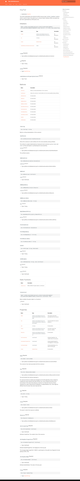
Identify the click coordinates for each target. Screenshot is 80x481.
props (22, 41)
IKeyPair (29, 14)
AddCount (22, 98)
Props (22, 349)
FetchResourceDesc (24, 114)
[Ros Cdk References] (6, 1)
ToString (22, 90)
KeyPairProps (38, 41)
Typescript (25, 4)
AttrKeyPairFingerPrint (25, 341)
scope (22, 34)
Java (16, 4)
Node (22, 315)
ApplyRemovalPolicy (24, 106)
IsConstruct (23, 285)
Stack (22, 328)
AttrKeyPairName (24, 345)
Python (20, 4)
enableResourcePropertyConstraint (27, 45)
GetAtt (22, 117)
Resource (22, 332)
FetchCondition (24, 109)
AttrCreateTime (24, 337)
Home (6, 4)
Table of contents (65, 9)
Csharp (10, 4)
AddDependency (23, 101)
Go (13, 4)
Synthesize (23, 93)
